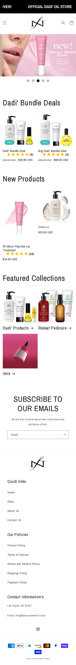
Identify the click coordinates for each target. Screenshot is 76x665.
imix (6, 373)
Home (11, 492)
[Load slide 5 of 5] (48, 80)
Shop (10, 501)
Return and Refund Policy (23, 564)
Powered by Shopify (44, 658)
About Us (13, 511)
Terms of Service (18, 554)
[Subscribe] (64, 434)
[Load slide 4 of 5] (43, 80)
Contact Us (14, 520)
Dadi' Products (16, 328)
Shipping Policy (17, 573)
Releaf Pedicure (52, 328)
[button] (5, 23)
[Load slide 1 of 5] (28, 80)
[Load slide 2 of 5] (33, 80)
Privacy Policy (16, 545)
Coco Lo (43, 227)
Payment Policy (17, 582)
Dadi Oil (34, 658)
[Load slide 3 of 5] (38, 80)
